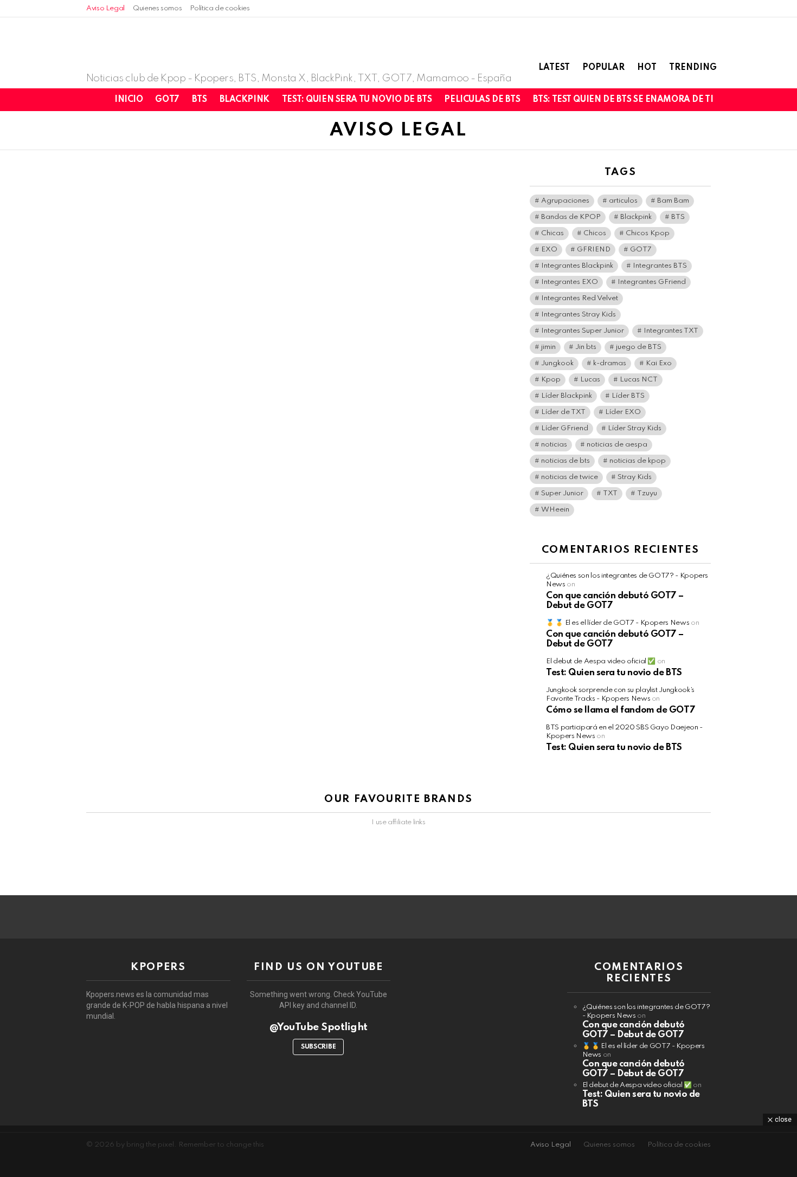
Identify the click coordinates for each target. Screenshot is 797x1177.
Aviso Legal (105, 8)
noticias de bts (565, 460)
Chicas (552, 233)
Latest (554, 67)
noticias (554, 444)
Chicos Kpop (648, 233)
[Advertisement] (398, 1150)
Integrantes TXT (671, 330)
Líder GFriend (564, 428)
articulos (623, 200)
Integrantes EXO (569, 282)
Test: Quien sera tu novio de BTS (357, 99)
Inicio (128, 99)
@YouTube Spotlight (318, 1027)
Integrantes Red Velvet (579, 298)
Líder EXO (623, 412)
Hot (647, 67)
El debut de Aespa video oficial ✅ (600, 661)
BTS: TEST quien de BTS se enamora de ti (623, 99)
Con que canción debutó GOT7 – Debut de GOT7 (633, 1029)
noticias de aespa (617, 444)
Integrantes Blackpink (577, 265)
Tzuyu (647, 493)
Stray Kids (635, 477)
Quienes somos (157, 8)
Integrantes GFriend (652, 282)
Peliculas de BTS (482, 99)
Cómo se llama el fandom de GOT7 (620, 710)
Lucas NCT (639, 379)
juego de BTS (638, 347)
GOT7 (167, 99)
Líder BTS (628, 395)
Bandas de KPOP (571, 217)
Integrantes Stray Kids (578, 314)
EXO (549, 249)
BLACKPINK (244, 99)
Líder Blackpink (566, 395)
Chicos (594, 233)
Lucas (590, 379)
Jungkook (557, 363)
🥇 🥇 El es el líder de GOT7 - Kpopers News (617, 622)
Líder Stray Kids (634, 428)
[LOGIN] (778, 100)
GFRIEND (593, 249)
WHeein (555, 509)
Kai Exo (659, 363)
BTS (199, 99)
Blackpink (636, 217)
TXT (610, 493)
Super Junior (562, 493)
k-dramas (609, 363)
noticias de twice (569, 477)
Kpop (551, 379)
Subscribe (318, 1047)
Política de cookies (219, 8)
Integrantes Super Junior (582, 330)
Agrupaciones (565, 200)
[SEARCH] (759, 100)
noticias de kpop (637, 460)
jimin (548, 347)
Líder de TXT (563, 412)
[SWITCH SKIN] (741, 100)
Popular (603, 67)
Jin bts (585, 347)
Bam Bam (673, 200)
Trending (693, 67)
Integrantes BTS (660, 265)
